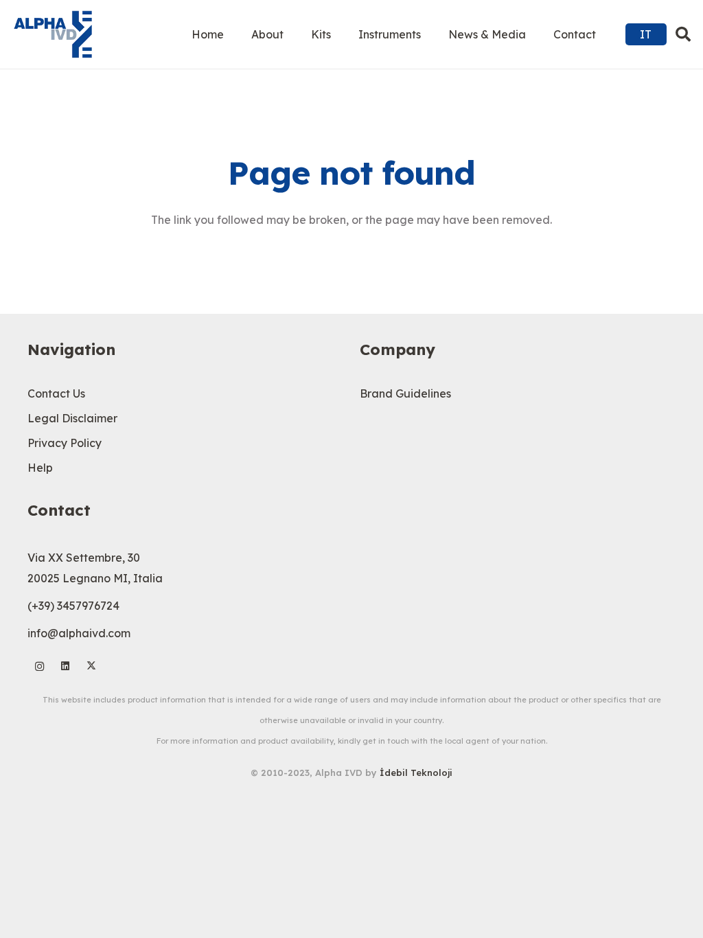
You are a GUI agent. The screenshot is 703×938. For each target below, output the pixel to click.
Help (40, 467)
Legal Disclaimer (72, 418)
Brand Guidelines (405, 393)
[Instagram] (39, 666)
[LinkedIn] (66, 666)
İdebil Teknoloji (416, 772)
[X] (92, 666)
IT (646, 34)
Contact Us (56, 393)
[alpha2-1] (53, 34)
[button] (683, 34)
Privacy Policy (64, 443)
